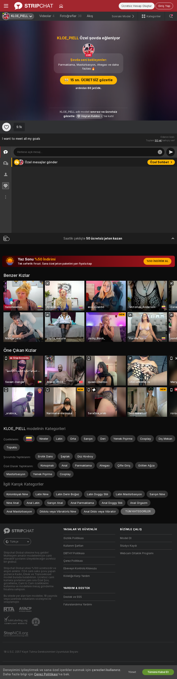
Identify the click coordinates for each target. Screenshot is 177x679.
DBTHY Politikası (74, 553)
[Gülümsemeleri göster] (160, 152)
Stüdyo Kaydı (128, 545)
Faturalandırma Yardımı (77, 604)
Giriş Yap (164, 6)
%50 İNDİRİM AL (157, 261)
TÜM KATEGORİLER (138, 511)
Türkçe (14, 541)
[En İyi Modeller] (61, 6)
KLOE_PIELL (14, 428)
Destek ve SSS (72, 596)
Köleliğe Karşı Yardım (76, 575)
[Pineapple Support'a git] (36, 622)
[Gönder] (170, 152)
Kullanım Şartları (73, 545)
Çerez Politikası (73, 560)
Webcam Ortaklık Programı (136, 553)
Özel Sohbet (159, 162)
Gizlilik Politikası (73, 538)
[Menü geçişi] (6, 6)
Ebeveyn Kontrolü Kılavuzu (80, 568)
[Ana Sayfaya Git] (33, 6)
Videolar (47, 16)
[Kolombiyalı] (29, 438)
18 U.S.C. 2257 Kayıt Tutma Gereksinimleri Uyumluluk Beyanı (41, 651)
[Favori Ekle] (6, 127)
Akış (90, 16)
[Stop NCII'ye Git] (16, 633)
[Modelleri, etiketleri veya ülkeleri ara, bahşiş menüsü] (171, 16)
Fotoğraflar (71, 16)
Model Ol (125, 538)
